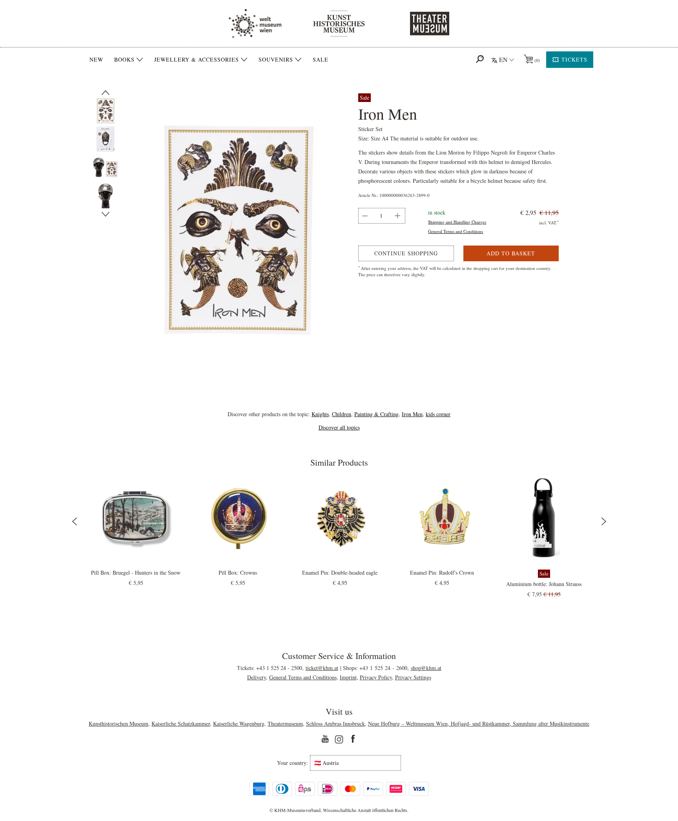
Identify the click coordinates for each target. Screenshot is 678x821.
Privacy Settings (413, 677)
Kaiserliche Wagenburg (238, 723)
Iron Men (412, 414)
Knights (320, 414)
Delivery (256, 677)
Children (341, 414)
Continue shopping (406, 253)
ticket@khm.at (322, 668)
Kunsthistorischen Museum (118, 723)
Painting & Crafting (376, 414)
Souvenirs (276, 59)
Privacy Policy (376, 677)
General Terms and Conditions (455, 231)
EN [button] (503, 59)
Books (124, 59)
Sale (320, 59)
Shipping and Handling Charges (457, 222)
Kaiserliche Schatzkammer (180, 723)
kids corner (438, 414)
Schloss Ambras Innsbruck (335, 723)
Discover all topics (339, 427)
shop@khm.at (426, 668)
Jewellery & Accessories (196, 59)
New (96, 59)
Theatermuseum (285, 723)
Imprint (348, 677)
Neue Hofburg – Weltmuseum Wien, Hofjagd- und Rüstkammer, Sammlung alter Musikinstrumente (478, 723)
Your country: (292, 763)
